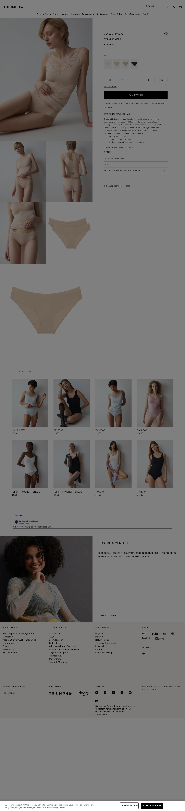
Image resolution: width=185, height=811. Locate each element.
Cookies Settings (129, 806)
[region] (92, 806)
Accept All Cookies (151, 806)
